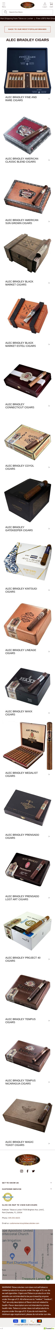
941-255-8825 (14, 1218)
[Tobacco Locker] (27, 5)
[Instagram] (21, 1171)
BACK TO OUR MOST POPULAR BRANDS (27, 29)
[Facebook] (27, 1171)
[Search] (5, 12)
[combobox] (27, 12)
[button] (4, 5)
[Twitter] (33, 1171)
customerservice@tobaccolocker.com (24, 1223)
